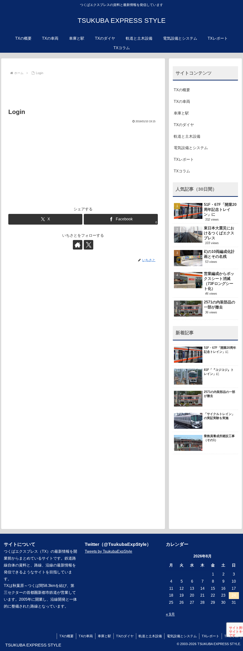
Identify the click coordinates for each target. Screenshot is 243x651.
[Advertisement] (83, 91)
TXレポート (184, 159)
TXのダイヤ (184, 125)
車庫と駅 (181, 113)
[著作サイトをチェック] (77, 245)
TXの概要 (182, 90)
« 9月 (170, 614)
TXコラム (182, 171)
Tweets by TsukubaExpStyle (108, 551)
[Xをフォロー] (88, 245)
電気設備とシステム (191, 148)
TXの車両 (182, 101)
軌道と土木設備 (187, 136)
